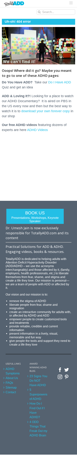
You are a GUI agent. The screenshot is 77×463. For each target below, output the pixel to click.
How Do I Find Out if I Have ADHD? (37, 410)
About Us (12, 378)
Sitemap (11, 387)
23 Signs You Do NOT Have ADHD (38, 380)
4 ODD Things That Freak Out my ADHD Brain (38, 428)
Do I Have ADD (59, 82)
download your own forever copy (45, 111)
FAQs (9, 382)
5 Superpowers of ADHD (38, 394)
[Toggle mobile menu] (71, 3)
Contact (11, 392)
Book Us (35, 216)
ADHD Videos (37, 130)
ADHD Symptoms (13, 371)
